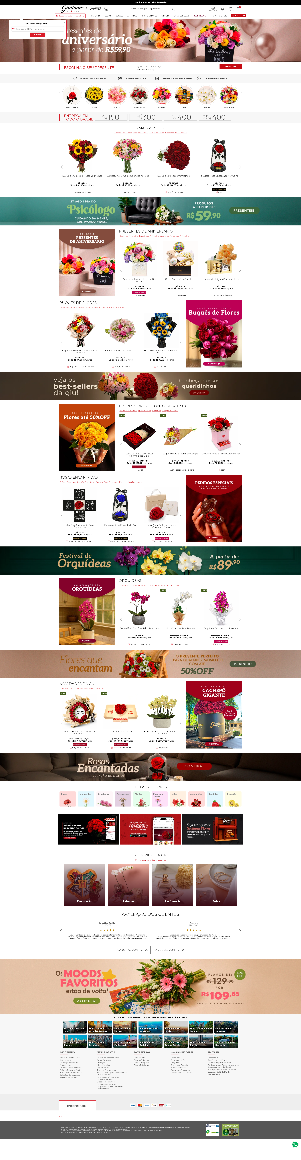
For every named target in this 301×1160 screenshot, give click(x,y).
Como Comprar (104, 1060)
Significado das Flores (217, 1060)
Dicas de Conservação (107, 1082)
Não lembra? (145, 70)
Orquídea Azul (158, 585)
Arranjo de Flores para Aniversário (174, 236)
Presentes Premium (122, 748)
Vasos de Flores (222, 645)
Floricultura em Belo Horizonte (225, 1043)
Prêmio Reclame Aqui (70, 1070)
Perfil (222, 10)
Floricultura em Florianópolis (122, 1043)
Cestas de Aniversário (128, 236)
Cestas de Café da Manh (219, 1072)
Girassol (94, 107)
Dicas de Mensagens (106, 1084)
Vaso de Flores (129, 192)
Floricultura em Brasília (198, 1043)
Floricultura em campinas (223, 1029)
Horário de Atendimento (71, 1072)
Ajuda (106, 11)
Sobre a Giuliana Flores (70, 1058)
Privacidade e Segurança (108, 1077)
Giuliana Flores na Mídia (70, 1067)
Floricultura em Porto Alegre (201, 1029)
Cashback (213, 11)
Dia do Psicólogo (141, 1065)
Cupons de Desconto (180, 1070)
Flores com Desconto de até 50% (153, 406)
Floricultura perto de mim (219, 1063)
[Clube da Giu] (150, 1013)
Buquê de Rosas (215, 1074)
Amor (220, 192)
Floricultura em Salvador (122, 1029)
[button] (298, 40)
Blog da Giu (176, 1063)
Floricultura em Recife (172, 1029)
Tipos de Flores (149, 16)
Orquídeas (206, 107)
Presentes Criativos (163, 541)
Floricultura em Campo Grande (172, 1043)
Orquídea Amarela (143, 585)
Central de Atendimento (108, 1058)
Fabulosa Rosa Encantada (106, 482)
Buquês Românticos (223, 295)
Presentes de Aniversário (176, 133)
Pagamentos (103, 1067)
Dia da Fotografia (141, 1063)
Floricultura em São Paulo (74, 1029)
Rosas (62, 307)
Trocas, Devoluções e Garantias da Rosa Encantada (112, 1073)
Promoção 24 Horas (128, 410)
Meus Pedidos (103, 1065)
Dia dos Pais (139, 1058)
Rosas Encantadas (72, 107)
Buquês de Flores (78, 303)
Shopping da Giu (219, 16)
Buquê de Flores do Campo (78, 307)
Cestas (108, 16)
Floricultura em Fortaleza (97, 1043)
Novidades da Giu (77, 684)
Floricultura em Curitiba (147, 1043)
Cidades (165, 16)
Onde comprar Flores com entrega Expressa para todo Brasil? (223, 1066)
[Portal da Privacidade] (212, 1127)
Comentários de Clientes (182, 1072)
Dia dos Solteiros (141, 1060)
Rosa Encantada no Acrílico (81, 541)
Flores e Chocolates (123, 133)
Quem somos (66, 1060)
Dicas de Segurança (106, 1079)
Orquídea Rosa (172, 585)
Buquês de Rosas (139, 107)
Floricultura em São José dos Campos (99, 1029)
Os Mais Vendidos (150, 128)
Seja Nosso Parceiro (179, 1065)
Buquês (119, 16)
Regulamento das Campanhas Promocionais (110, 1088)
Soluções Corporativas (70, 1075)
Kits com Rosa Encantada (130, 482)
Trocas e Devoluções (106, 1070)
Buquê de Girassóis (100, 307)
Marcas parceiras (178, 1067)
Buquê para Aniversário (149, 236)
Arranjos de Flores (140, 133)
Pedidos (231, 11)
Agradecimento (163, 367)
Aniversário (161, 107)
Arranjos (132, 16)
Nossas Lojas (65, 1065)
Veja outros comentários (132, 950)
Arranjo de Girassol (84, 192)
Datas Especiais (181, 16)
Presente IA (213, 1058)
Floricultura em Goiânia (71, 1043)
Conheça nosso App (69, 1063)
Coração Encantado (85, 482)
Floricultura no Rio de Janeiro (149, 1029)
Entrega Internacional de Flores (222, 1069)
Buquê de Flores (229, 107)
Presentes (95, 16)
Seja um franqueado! (69, 1077)
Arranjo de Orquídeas (141, 645)
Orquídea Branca (126, 585)
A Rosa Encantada (68, 482)
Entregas (101, 1063)
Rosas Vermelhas (116, 307)
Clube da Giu (200, 16)
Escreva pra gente (84, 1132)
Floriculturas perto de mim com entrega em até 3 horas (150, 1017)
